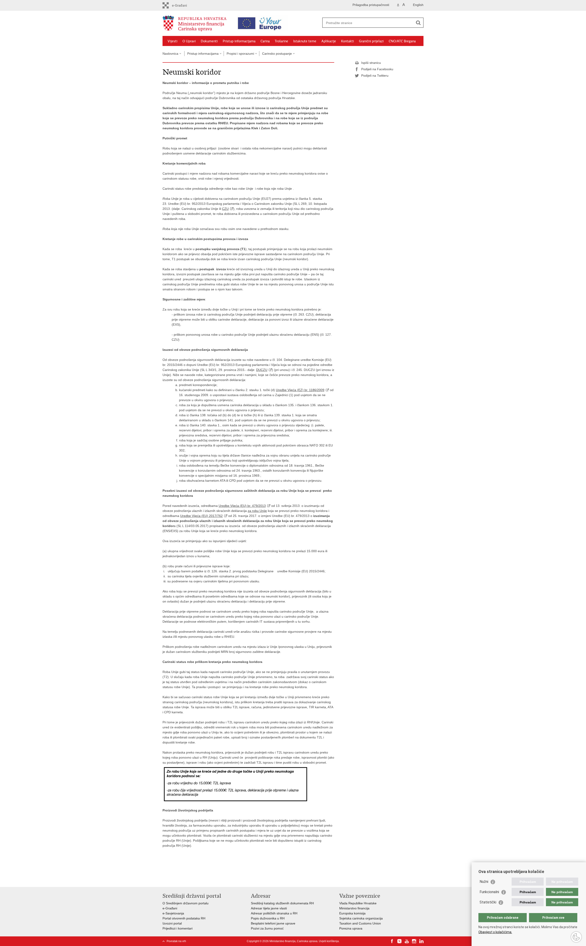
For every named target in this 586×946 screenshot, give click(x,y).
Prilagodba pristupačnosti (371, 5)
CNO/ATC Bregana (402, 41)
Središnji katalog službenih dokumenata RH (282, 903)
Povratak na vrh (176, 941)
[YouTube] (407, 941)
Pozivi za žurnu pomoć (267, 928)
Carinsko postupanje (277, 53)
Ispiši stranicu (371, 63)
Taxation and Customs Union (360, 923)
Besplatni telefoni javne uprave (273, 923)
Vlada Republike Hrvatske (358, 903)
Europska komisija (352, 913)
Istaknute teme (304, 41)
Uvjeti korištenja (329, 941)
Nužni (484, 881)
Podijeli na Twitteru (374, 75)
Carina (265, 41)
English (418, 5)
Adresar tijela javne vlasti (269, 908)
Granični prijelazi (371, 41)
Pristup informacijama (239, 41)
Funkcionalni (489, 892)
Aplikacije (328, 41)
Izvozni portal (172, 923)
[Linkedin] (421, 941)
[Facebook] (392, 941)
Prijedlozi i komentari (178, 928)
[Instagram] (414, 941)
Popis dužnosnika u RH (268, 918)
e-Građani (170, 908)
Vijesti (172, 41)
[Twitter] (399, 941)
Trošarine (281, 41)
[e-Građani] (182, 5)
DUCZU (261, 370)
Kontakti (347, 41)
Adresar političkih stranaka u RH (274, 913)
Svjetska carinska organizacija (361, 918)
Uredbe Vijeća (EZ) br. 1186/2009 (300, 390)
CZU (225, 209)
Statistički (488, 902)
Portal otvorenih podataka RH (184, 918)
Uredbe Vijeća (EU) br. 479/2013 (242, 506)
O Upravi (189, 41)
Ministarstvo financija (354, 908)
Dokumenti (209, 41)
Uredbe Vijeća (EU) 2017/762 (201, 516)
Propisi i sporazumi (240, 53)
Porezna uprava (350, 928)
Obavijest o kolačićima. (495, 932)
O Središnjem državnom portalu (186, 903)
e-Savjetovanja (173, 913)
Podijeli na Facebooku (377, 69)
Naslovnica (170, 53)
